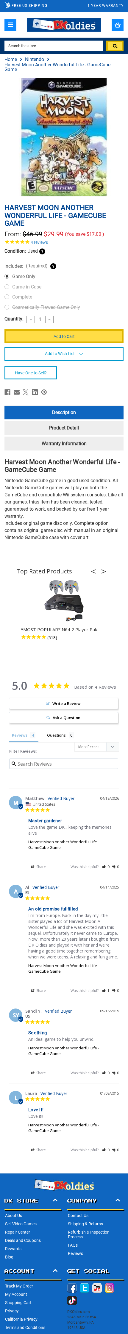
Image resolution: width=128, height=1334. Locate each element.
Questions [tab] (56, 735)
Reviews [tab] (19, 735)
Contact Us (78, 1215)
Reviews (75, 1253)
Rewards (13, 1248)
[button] (95, 571)
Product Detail (64, 428)
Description (64, 412)
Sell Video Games (21, 1223)
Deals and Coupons (23, 1240)
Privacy (12, 1311)
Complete (22, 297)
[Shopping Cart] (118, 25)
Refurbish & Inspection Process (89, 1234)
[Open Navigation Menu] (10, 25)
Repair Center (17, 1232)
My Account (16, 1294)
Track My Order (19, 1286)
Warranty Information (64, 443)
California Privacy (21, 1319)
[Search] (115, 46)
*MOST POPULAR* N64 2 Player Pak (59, 629)
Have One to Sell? (31, 373)
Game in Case (26, 287)
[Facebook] (7, 392)
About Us (13, 1215)
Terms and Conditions (25, 1327)
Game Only (23, 276)
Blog (9, 1257)
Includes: (26, 266)
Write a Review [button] (66, 703)
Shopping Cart (18, 1302)
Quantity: (14, 319)
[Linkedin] (35, 392)
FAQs (73, 1245)
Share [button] (40, 866)
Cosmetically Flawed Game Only (46, 307)
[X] (26, 392)
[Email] (17, 392)
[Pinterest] (44, 392)
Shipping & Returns (85, 1223)
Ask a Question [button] (66, 717)
